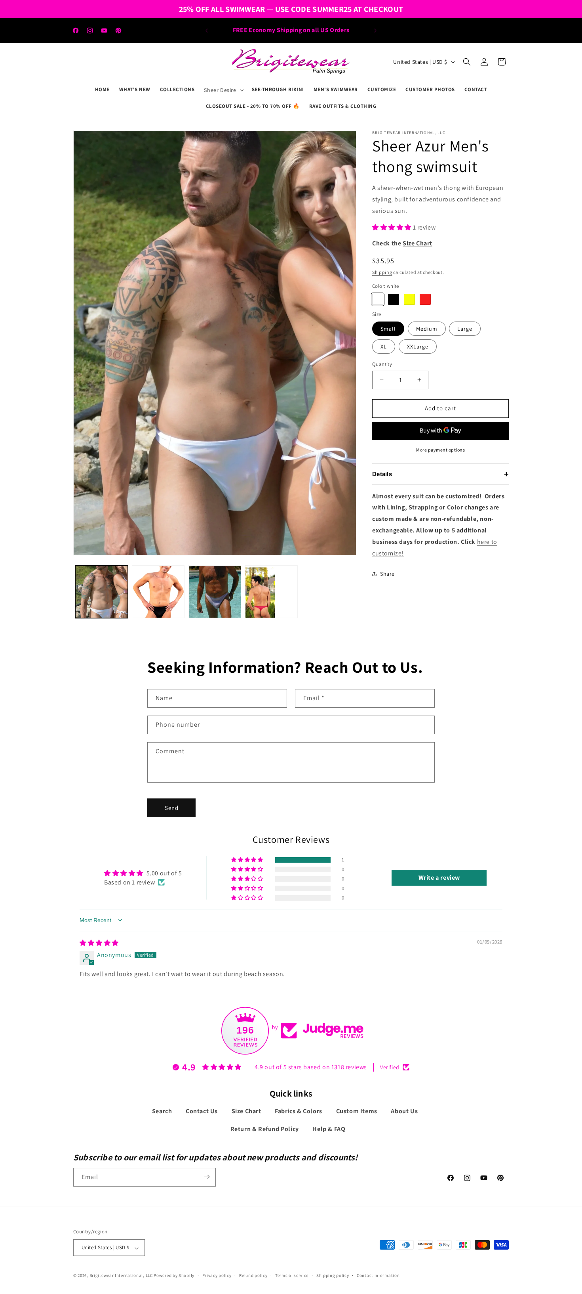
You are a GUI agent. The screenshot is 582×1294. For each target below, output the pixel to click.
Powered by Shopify (174, 1276)
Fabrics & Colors (298, 1111)
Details (440, 474)
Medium (426, 328)
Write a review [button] (439, 877)
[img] (99, 942)
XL (383, 346)
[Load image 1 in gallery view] (101, 591)
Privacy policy (217, 1275)
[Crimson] (425, 299)
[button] (223, 90)
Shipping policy (332, 1275)
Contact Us (202, 1111)
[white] (377, 299)
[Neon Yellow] (409, 299)
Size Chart (246, 1111)
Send (172, 807)
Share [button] (387, 573)
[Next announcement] (375, 30)
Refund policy (253, 1275)
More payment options (440, 450)
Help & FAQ (328, 1129)
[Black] (393, 299)
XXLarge (417, 346)
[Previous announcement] (206, 30)
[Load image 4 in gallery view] (214, 591)
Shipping (382, 272)
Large (464, 328)
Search (162, 1111)
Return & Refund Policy (264, 1129)
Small (388, 328)
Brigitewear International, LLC (121, 1276)
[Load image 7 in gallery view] (271, 591)
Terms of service (291, 1275)
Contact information (378, 1275)
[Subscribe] (206, 1177)
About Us (404, 1111)
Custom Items (356, 1111)
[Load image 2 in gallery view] (158, 591)
